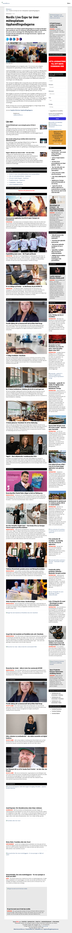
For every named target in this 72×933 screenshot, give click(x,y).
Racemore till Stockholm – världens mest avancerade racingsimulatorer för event (57, 642)
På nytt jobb (10, 705)
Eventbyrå (9, 222)
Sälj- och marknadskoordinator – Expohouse (20, 176)
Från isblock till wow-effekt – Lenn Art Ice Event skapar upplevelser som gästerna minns (57, 467)
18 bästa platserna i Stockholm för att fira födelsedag (21, 423)
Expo (13, 13)
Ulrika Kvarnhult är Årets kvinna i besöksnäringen (20, 601)
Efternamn (51, 91)
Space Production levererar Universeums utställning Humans (56, 671)
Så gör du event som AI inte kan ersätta (19, 909)
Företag (50, 104)
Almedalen (9, 810)
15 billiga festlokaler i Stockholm (15, 355)
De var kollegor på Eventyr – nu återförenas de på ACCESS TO (24, 286)
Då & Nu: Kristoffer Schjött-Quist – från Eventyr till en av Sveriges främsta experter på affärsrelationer (25, 526)
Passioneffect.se (30, 929)
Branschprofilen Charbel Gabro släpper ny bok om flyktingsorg (24, 493)
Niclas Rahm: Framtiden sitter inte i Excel (18, 842)
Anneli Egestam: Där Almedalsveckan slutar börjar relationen (24, 808)
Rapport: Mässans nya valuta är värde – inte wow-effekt (20, 152)
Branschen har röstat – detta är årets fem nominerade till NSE (24, 668)
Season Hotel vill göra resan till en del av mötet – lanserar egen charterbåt (57, 427)
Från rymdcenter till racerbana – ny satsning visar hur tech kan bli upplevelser (56, 541)
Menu (68, 3)
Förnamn (51, 84)
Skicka (57, 118)
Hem (7, 10)
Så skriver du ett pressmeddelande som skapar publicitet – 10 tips (58, 163)
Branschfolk (10, 495)
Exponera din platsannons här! (26, 190)
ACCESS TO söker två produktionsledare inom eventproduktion (24, 174)
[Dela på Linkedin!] (14, 39)
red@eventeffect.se (18, 115)
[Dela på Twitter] (7, 39)
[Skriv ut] (20, 39)
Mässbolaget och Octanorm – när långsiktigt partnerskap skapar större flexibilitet (57, 208)
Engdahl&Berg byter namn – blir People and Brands (21, 254)
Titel (50, 97)
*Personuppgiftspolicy (54, 115)
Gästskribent (10, 844)
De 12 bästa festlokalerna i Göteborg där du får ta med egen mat (25, 389)
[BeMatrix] (9, 9)
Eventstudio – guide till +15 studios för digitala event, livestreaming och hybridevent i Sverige (57, 385)
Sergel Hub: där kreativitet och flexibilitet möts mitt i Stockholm (24, 634)
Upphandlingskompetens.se (51, 929)
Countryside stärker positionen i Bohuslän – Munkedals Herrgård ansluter (57, 571)
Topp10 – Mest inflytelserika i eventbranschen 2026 (21, 456)
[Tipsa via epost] (17, 39)
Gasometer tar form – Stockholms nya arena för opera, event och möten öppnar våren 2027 (56, 347)
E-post (50, 78)
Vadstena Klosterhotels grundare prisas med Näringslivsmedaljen (25, 569)
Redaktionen (16, 113)
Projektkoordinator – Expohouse (17, 180)
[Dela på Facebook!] (11, 39)
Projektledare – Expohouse (15, 182)
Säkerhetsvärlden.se (19, 929)
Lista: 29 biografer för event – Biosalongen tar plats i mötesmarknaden (57, 603)
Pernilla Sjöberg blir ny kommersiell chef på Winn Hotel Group (24, 323)
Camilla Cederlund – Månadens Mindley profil (57, 277)
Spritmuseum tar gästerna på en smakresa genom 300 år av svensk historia (57, 503)
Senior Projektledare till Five (16, 184)
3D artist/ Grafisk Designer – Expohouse (19, 178)
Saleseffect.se (38, 929)
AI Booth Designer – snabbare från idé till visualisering (56, 25)
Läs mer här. (45, 926)
